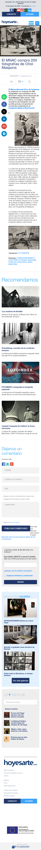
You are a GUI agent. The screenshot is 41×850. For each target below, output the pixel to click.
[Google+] (12, 464)
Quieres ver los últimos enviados (18, 571)
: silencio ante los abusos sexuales (18, 715)
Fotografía (23, 253)
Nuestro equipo (9, 795)
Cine (5, 783)
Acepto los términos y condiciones (19, 576)
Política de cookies (10, 790)
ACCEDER (30, 14)
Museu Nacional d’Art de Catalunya (24, 89)
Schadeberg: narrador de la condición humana (18, 349)
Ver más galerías (20, 680)
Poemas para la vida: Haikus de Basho (19, 738)
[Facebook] (3, 464)
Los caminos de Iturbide (12, 311)
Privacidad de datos (11, 793)
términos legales (15, 522)
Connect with (7, 459)
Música (6, 780)
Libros (6, 775)
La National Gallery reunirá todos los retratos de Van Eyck (19, 723)
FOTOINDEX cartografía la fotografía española (17, 388)
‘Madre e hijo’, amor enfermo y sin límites (19, 730)
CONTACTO (11, 14)
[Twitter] (7, 464)
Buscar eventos (11, 709)
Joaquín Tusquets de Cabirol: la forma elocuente (18, 427)
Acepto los (11, 522)
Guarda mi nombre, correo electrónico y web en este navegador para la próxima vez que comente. (18, 497)
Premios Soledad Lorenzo (13, 773)
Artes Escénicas (9, 785)
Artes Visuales (9, 770)
